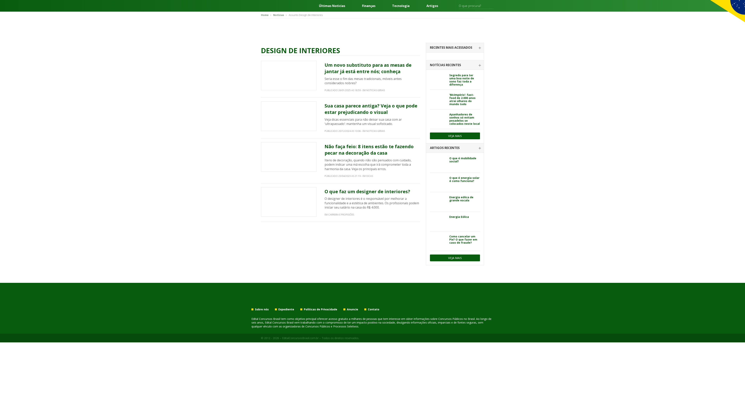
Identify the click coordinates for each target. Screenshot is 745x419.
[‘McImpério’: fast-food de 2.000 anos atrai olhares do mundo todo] (438, 99)
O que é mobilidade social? (462, 159)
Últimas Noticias (332, 5)
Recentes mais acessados (451, 47)
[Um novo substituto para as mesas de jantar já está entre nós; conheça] (289, 75)
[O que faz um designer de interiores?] (289, 202)
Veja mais (455, 136)
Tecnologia (401, 5)
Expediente (286, 309)
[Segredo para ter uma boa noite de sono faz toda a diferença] (438, 80)
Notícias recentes (445, 65)
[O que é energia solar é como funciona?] (438, 182)
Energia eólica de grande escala (461, 198)
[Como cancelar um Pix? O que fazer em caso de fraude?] (438, 241)
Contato (373, 309)
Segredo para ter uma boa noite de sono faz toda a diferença (461, 79)
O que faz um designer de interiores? (367, 191)
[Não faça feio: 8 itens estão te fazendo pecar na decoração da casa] (289, 157)
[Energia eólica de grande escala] (438, 202)
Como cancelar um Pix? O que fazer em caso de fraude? (463, 239)
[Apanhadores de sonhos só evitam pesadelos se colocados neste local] (438, 119)
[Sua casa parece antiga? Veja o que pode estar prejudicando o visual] (289, 116)
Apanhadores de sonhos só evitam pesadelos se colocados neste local (464, 119)
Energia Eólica (459, 217)
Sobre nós (262, 309)
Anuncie (352, 309)
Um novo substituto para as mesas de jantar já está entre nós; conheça (368, 68)
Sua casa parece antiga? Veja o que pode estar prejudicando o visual (371, 108)
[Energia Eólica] (438, 221)
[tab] (455, 48)
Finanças (368, 5)
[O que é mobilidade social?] (438, 163)
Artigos (432, 5)
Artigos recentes (445, 148)
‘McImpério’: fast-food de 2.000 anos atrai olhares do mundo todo (462, 99)
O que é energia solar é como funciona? (464, 179)
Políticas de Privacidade (320, 309)
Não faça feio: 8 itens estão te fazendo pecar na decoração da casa (369, 149)
